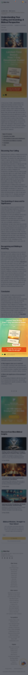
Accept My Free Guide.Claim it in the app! (14, 349)
